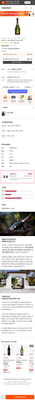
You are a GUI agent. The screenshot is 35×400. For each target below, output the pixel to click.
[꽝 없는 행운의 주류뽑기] (17, 13)
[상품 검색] (26, 8)
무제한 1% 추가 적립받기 (17, 62)
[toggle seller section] (32, 69)
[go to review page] (33, 107)
